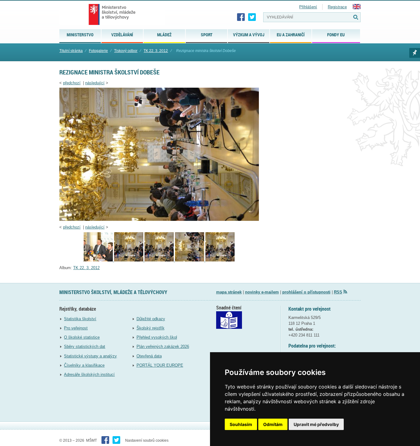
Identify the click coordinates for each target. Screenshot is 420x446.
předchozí (72, 83)
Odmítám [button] (273, 424)
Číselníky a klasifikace (84, 365)
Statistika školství (80, 319)
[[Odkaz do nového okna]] (229, 327)
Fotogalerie (98, 51)
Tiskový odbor (125, 51)
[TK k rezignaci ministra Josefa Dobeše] (160, 260)
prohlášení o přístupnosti (306, 292)
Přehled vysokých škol (157, 337)
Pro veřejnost (76, 328)
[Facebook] (241, 17)
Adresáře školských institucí (89, 374)
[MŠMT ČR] (112, 14)
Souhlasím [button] (241, 424)
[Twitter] (252, 17)
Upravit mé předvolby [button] (316, 424)
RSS (338, 292)
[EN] (357, 8)
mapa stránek (229, 292)
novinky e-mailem (262, 292)
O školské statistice (82, 337)
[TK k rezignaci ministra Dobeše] (129, 260)
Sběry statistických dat (84, 346)
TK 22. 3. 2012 (156, 51)
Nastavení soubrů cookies (146, 440)
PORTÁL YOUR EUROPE (160, 365)
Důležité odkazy (151, 319)
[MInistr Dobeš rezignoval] (220, 260)
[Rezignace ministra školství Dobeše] (159, 219)
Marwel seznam (414, 53)
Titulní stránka (71, 51)
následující (95, 83)
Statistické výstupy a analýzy (90, 356)
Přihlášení (308, 7)
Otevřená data (149, 356)
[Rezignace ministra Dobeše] (99, 260)
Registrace (337, 7)
